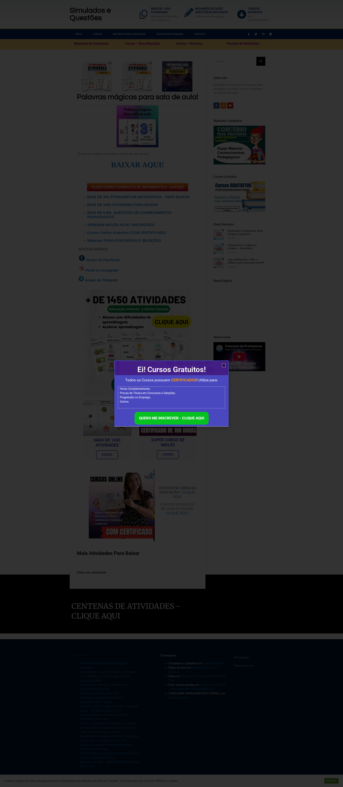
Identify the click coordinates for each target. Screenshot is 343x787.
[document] (171, 393)
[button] (223, 365)
